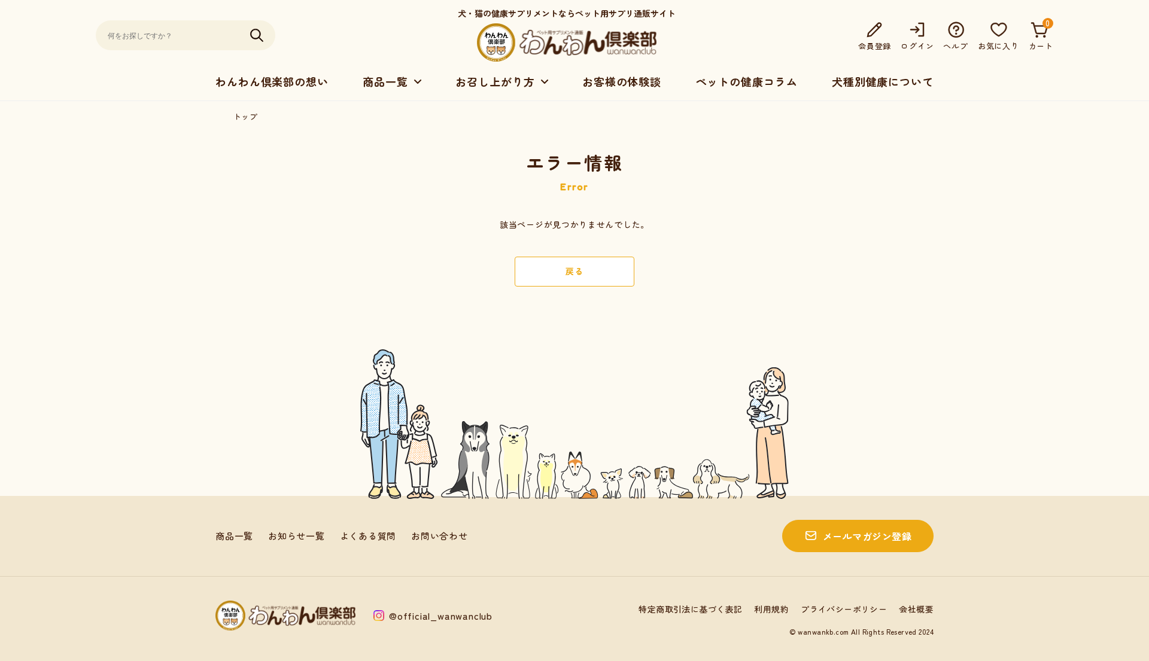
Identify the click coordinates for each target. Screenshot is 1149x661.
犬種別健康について (883, 81)
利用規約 (771, 609)
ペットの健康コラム (746, 81)
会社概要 (916, 609)
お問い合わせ (439, 535)
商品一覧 (234, 535)
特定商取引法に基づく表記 (690, 609)
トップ (245, 116)
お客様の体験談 (621, 81)
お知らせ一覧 (296, 535)
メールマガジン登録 (867, 536)
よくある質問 (368, 535)
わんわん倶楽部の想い (272, 81)
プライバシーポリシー (844, 609)
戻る (574, 271)
